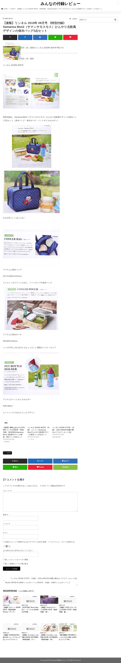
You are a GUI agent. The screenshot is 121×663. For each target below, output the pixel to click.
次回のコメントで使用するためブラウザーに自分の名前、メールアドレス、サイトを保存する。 (40, 542)
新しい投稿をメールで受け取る (16, 564)
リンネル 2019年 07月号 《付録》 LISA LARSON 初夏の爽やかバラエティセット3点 (63, 430)
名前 (5, 515)
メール (6, 524)
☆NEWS (8, 453)
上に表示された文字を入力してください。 (18, 550)
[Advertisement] (98, 41)
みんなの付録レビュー (60, 3)
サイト (5, 533)
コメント (7, 491)
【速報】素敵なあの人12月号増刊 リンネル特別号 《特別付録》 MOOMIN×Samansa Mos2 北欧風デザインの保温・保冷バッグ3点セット (14, 432)
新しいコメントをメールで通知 (16, 560)
